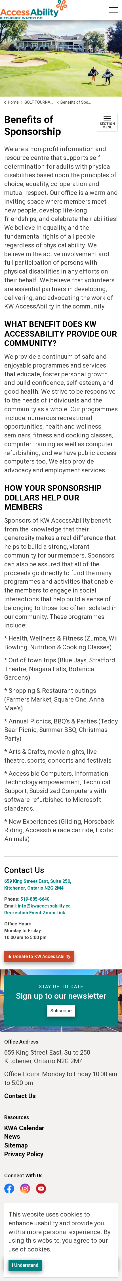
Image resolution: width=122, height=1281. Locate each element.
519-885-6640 (35, 899)
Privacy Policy (23, 1154)
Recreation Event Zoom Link (34, 912)
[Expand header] (113, 10)
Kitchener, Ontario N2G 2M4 (34, 888)
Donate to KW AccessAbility (41, 956)
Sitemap (16, 1145)
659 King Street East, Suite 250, (37, 881)
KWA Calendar (24, 1128)
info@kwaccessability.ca (44, 906)
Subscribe (61, 1010)
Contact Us (20, 1096)
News (12, 1136)
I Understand (25, 1265)
